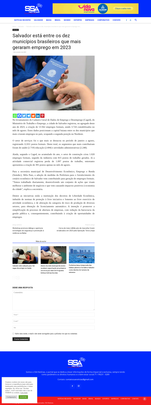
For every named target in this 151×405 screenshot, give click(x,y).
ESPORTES (78, 20)
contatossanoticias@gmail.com (79, 379)
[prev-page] (14, 277)
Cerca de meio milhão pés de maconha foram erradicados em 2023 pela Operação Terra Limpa (76, 229)
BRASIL (58, 20)
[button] (135, 20)
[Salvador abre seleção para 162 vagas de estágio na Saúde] (25, 255)
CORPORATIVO (103, 20)
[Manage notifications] (145, 399)
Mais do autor (41, 241)
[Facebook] (126, 20)
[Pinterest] (42, 116)
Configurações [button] (11, 397)
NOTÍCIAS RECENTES (22, 20)
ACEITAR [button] (23, 397)
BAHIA (48, 20)
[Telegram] (29, 116)
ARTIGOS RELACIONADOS (23, 241)
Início (14, 26)
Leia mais (23, 393)
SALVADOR (38, 20)
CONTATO (116, 20)
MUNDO (67, 20)
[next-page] (17, 277)
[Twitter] (24, 116)
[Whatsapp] (15, 116)
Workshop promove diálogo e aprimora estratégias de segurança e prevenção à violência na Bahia (28, 230)
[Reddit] (33, 116)
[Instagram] (130, 20)
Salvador (21, 26)
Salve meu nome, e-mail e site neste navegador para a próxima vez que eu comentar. (46, 334)
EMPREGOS (89, 20)
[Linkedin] (38, 116)
